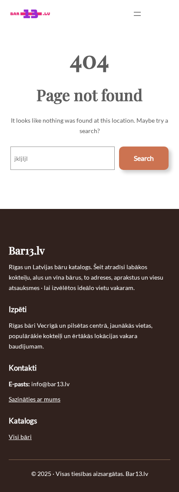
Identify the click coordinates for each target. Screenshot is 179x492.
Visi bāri (20, 436)
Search (144, 158)
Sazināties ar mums (34, 399)
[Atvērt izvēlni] (137, 14)
